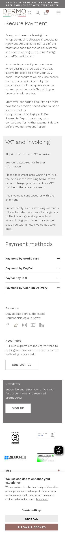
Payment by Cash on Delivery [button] (26, 287)
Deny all (31, 518)
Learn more (42, 499)
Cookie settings (32, 510)
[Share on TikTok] (16, 326)
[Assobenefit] (15, 459)
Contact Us (21, 364)
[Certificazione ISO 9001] (46, 438)
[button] (29, 13)
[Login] (37, 13)
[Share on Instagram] (24, 326)
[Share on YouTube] (33, 326)
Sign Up (18, 408)
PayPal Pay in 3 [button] (16, 278)
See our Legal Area (18, 162)
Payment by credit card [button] (22, 258)
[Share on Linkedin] (41, 326)
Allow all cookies (32, 527)
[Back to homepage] (14, 13)
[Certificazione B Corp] (15, 441)
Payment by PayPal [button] (19, 268)
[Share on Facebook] (7, 326)
